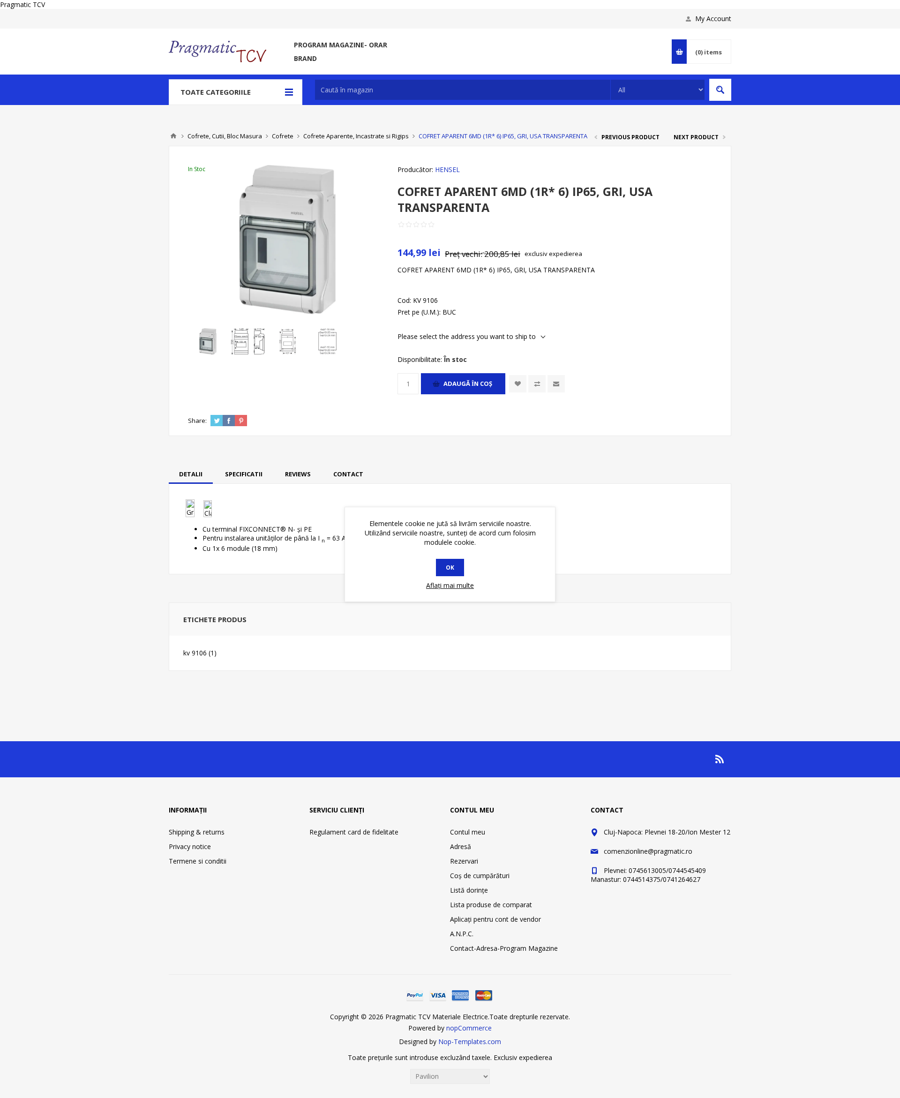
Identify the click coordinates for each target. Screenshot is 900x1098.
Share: (197, 420)
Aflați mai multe (450, 585)
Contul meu (467, 831)
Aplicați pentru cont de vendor (495, 919)
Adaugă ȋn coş (467, 383)
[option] (208, 341)
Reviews (298, 474)
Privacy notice (190, 846)
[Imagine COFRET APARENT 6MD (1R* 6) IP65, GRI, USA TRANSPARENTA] (207, 341)
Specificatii (243, 474)
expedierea (565, 253)
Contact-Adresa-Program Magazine (504, 948)
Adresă (460, 846)
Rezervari (464, 861)
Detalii (190, 474)
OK (450, 568)
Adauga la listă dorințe (517, 383)
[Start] (173, 135)
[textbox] (462, 90)
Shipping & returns (197, 831)
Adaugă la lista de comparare (537, 383)
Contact (348, 474)
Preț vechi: (463, 253)
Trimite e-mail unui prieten (556, 383)
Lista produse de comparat (491, 904)
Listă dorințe (469, 890)
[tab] (191, 474)
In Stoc (196, 169)
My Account (713, 18)
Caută (720, 90)
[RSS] (720, 759)
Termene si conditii (197, 861)
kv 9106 (195, 652)
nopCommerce (469, 1027)
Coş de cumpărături (480, 875)
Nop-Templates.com (469, 1041)
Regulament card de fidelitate (353, 831)
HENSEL (447, 169)
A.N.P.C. (461, 933)
